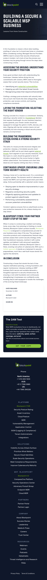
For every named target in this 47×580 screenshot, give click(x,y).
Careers (23, 532)
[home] (11, 4)
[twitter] (11, 305)
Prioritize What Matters (23, 451)
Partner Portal (23, 504)
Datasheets (23, 556)
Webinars (23, 545)
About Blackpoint (23, 518)
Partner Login (23, 507)
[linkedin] (7, 305)
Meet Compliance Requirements (23, 462)
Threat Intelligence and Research (23, 559)
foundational (30, 118)
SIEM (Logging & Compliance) (23, 431)
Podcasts (23, 552)
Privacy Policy (15, 573)
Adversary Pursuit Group (24, 486)
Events (23, 549)
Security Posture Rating (23, 410)
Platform (23, 402)
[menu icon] (41, 4)
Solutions (23, 444)
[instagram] (32, 394)
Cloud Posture (23, 417)
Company (23, 514)
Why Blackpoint (23, 472)
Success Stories (23, 521)
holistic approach (9, 249)
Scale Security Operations (23, 458)
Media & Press (23, 528)
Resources (23, 542)
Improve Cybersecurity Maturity (23, 465)
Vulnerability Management (23, 424)
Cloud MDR (23, 493)
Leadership (23, 525)
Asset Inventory (23, 413)
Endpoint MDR (24, 490)
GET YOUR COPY (23, 346)
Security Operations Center (23, 483)
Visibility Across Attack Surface (23, 448)
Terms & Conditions (28, 573)
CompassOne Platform (23, 479)
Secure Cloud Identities (23, 455)
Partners (23, 500)
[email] (20, 305)
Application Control (23, 427)
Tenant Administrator (23, 434)
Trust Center (23, 535)
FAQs (23, 563)
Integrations (23, 438)
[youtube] (28, 394)
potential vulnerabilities (28, 87)
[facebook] (16, 305)
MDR (23, 420)
